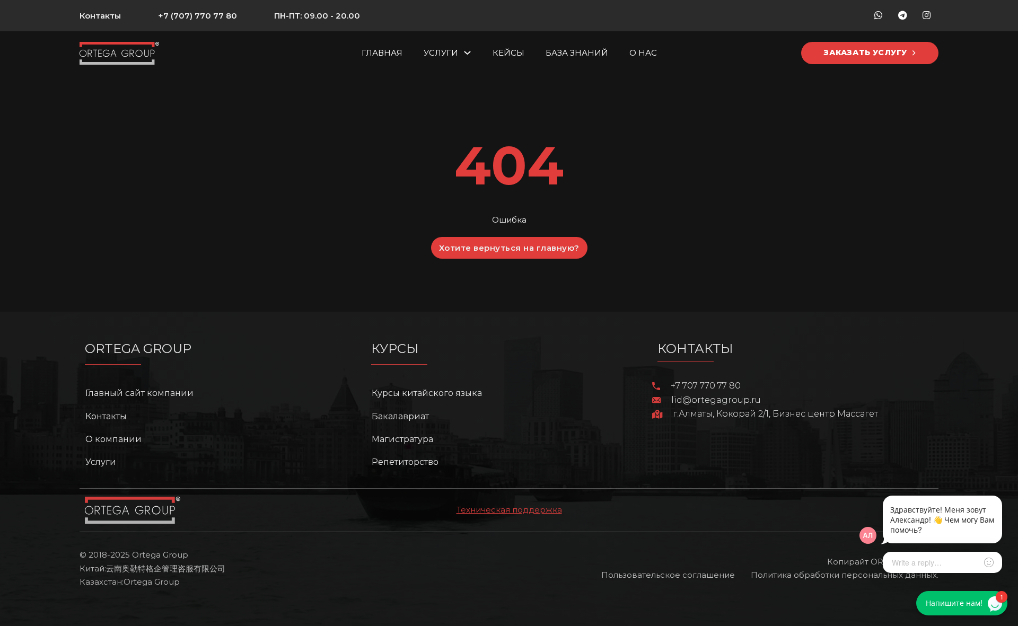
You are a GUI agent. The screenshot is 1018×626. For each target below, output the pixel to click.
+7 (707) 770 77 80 (197, 16)
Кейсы (508, 53)
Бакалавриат (400, 416)
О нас (643, 53)
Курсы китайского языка (427, 393)
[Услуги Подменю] (467, 53)
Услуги (441, 53)
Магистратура (402, 439)
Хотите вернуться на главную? (509, 248)
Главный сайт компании (139, 393)
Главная (382, 53)
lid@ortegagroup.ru (716, 400)
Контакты (100, 16)
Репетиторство (405, 462)
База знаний (577, 53)
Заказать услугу (865, 52)
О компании (113, 439)
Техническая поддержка (509, 510)
